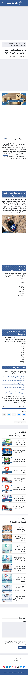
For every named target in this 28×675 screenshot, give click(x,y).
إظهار (5, 138)
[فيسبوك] (24, 414)
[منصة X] (18, 667)
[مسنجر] (19, 414)
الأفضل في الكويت (19, 522)
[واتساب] (14, 414)
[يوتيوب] (12, 667)
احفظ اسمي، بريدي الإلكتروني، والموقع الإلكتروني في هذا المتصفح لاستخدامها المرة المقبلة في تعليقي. (14, 642)
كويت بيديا (5, 154)
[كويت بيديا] (14, 3)
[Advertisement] (14, 22)
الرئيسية (22, 43)
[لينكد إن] (7, 667)
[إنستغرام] (15, 667)
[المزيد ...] (4, 414)
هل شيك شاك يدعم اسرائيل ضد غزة (14, 391)
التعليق (24, 621)
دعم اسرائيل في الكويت (20, 422)
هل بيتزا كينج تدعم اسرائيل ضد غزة (14, 393)
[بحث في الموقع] (3, 3)
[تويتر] (9, 414)
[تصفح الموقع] (25, 3)
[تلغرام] (10, 667)
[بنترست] (4, 667)
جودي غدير (19, 56)
